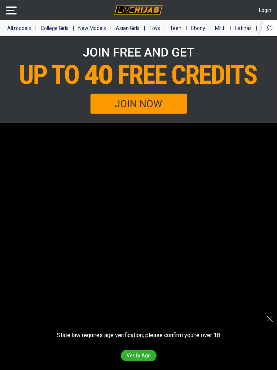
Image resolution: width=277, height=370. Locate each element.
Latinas (243, 28)
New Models (92, 28)
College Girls (55, 28)
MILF (220, 28)
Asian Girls (128, 28)
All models (19, 28)
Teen (175, 28)
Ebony (198, 28)
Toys (154, 28)
